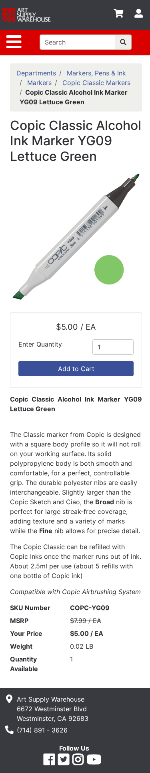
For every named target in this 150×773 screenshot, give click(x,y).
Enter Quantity (40, 344)
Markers (39, 83)
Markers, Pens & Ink (96, 73)
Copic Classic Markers (96, 83)
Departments (36, 73)
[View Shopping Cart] (118, 15)
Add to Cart (76, 369)
